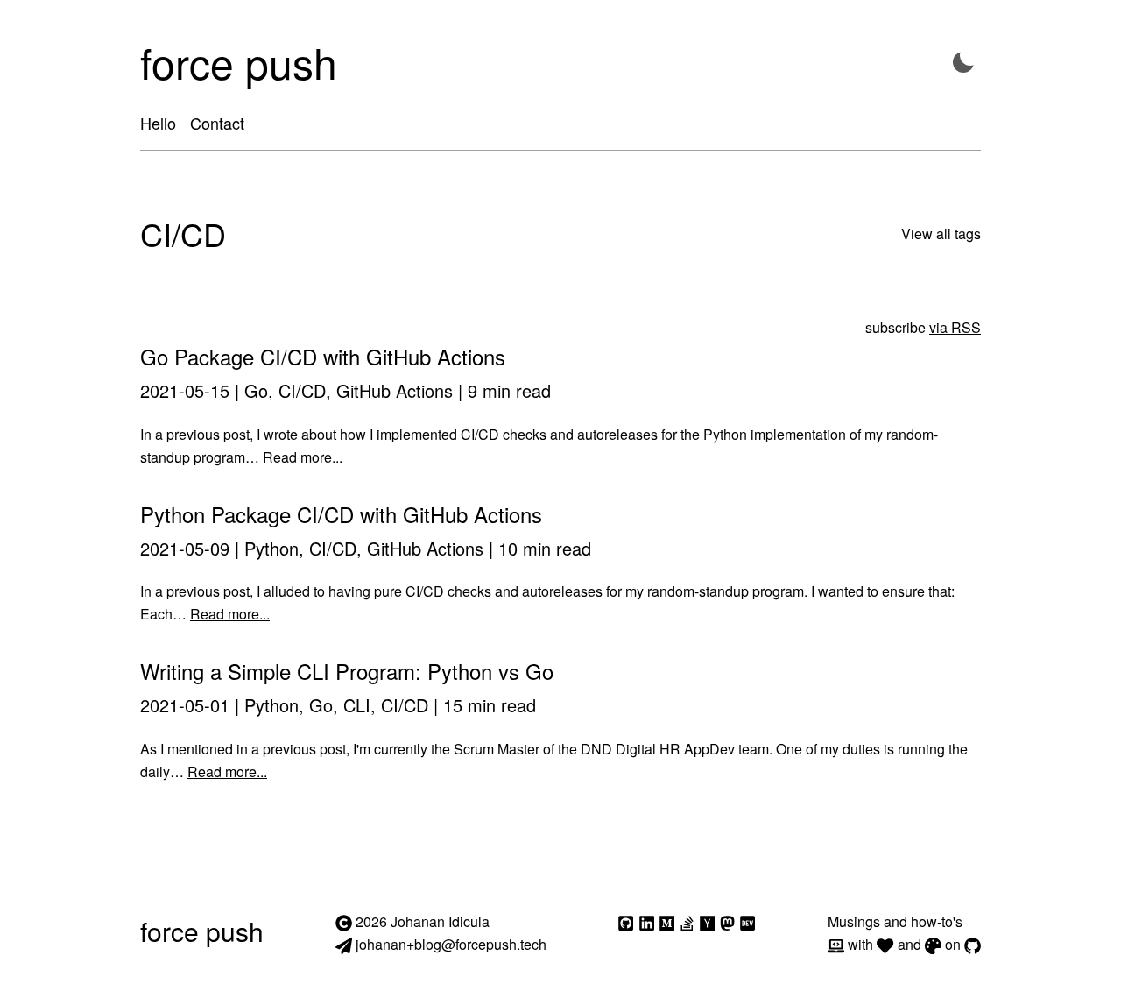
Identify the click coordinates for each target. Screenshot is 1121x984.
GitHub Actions (394, 390)
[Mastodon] (727, 921)
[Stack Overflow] (687, 921)
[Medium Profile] (667, 921)
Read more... (302, 457)
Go (256, 390)
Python (271, 548)
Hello (158, 122)
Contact (217, 122)
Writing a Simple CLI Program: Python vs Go (346, 670)
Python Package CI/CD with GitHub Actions (341, 514)
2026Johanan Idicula (423, 921)
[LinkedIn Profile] (646, 921)
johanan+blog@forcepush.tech (449, 944)
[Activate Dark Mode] (963, 63)
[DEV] (747, 921)
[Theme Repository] (933, 944)
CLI (356, 705)
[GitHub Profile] (625, 921)
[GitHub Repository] (972, 944)
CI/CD (302, 390)
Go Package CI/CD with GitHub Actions (322, 356)
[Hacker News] (707, 921)
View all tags (941, 233)
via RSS (955, 327)
